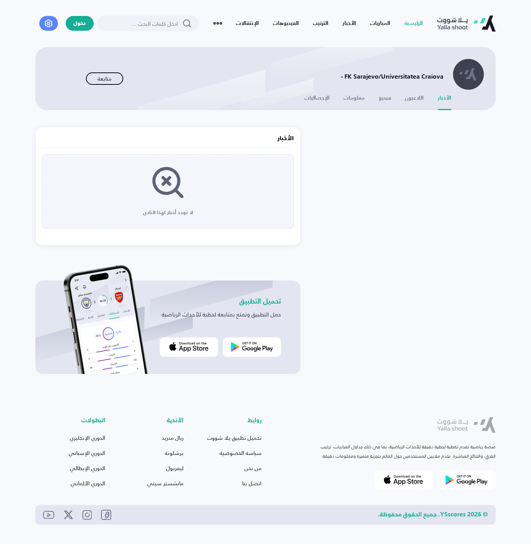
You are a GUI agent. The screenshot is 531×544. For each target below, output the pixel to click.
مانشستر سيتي (165, 483)
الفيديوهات (286, 23)
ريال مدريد (172, 437)
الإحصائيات (317, 98)
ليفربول (174, 468)
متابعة (105, 78)
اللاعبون (414, 98)
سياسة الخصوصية (241, 452)
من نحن (253, 468)
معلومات (354, 98)
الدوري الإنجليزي (87, 437)
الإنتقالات (247, 23)
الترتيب (320, 23)
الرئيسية (413, 23)
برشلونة (174, 452)
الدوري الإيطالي (87, 468)
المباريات (380, 23)
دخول (79, 23)
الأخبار (349, 23)
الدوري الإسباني (87, 452)
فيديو (385, 98)
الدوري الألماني (88, 483)
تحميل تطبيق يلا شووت (234, 437)
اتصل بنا (252, 483)
